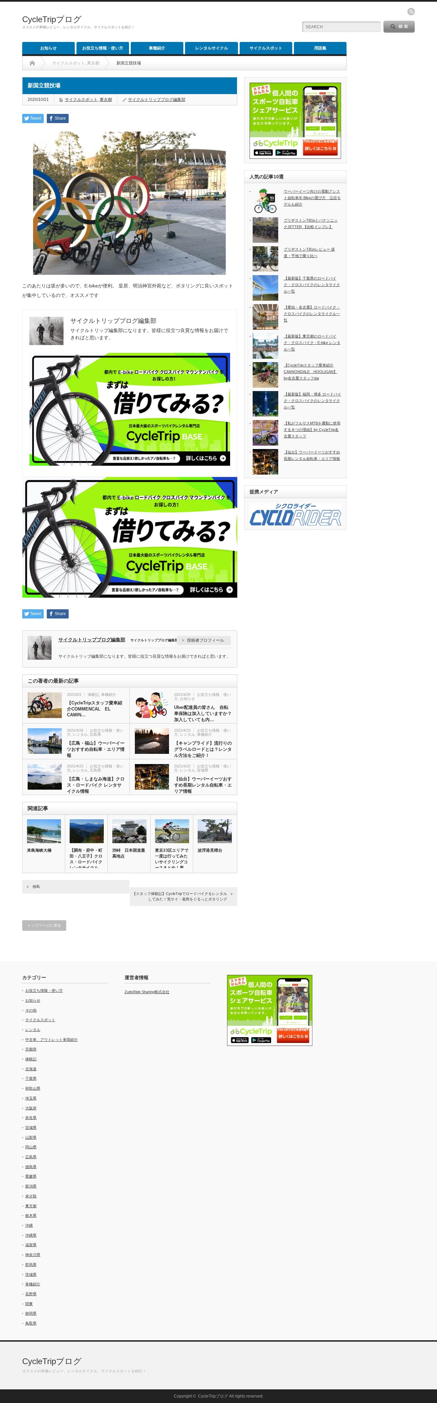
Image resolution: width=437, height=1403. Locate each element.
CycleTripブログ (52, 19)
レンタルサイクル (211, 48)
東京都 (106, 99)
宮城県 (202, 770)
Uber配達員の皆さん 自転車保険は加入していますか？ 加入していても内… (203, 713)
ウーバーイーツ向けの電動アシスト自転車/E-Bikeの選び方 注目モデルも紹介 (312, 197)
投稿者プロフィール (205, 640)
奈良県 (31, 1118)
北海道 (31, 1069)
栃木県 (31, 1215)
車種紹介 (157, 48)
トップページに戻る (44, 925)
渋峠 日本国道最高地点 (128, 853)
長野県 (31, 1294)
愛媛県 (31, 1176)
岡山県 (31, 1147)
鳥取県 (31, 1323)
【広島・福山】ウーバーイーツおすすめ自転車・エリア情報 (96, 749)
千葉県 (31, 1078)
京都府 (31, 1049)
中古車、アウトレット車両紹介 (51, 1040)
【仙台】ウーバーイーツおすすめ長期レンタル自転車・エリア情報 (203, 785)
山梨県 (31, 1137)
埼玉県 (31, 1098)
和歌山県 (32, 1088)
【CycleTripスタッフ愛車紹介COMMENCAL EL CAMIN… (94, 708)
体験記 (93, 694)
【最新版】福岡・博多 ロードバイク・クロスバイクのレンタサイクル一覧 (312, 400)
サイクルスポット (266, 48)
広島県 (95, 734)
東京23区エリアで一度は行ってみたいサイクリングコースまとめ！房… (171, 859)
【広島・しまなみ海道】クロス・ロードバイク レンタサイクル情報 (96, 785)
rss (411, 11)
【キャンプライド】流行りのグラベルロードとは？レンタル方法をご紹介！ (203, 749)
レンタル (80, 734)
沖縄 (29, 1225)
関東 (29, 1304)
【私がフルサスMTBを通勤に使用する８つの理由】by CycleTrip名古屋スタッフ (312, 429)
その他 (31, 1010)
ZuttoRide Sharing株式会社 (147, 992)
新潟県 (31, 1186)
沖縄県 (31, 1235)
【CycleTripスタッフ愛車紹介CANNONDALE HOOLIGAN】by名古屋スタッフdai (310, 371)
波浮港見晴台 (210, 850)
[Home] (32, 63)
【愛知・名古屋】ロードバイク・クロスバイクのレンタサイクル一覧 (312, 313)
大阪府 (31, 1108)
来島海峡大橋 (39, 850)
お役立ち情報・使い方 (102, 48)
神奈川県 (32, 1255)
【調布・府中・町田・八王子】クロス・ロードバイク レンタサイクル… (86, 859)
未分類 (31, 1196)
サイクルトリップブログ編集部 (156, 99)
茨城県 (31, 1274)
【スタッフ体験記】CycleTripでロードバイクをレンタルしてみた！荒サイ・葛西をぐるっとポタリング (179, 896)
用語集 (320, 48)
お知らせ (48, 48)
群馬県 (31, 1265)
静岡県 (31, 1313)
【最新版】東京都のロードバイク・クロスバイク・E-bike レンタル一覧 (312, 342)
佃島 (36, 886)
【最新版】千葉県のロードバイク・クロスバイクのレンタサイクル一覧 (312, 284)
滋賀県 (31, 1245)
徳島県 (31, 1167)
